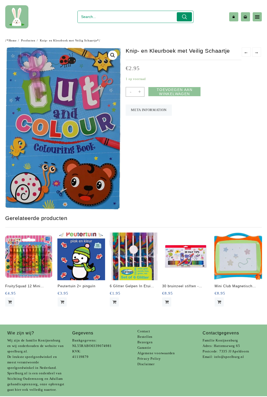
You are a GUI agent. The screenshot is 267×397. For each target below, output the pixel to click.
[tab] (149, 110)
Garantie (144, 348)
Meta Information (148, 110)
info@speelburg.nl (229, 357)
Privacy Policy (149, 359)
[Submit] (184, 16)
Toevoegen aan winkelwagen (174, 92)
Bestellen (145, 337)
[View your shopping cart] (245, 16)
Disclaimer (146, 364)
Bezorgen (145, 342)
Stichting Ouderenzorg (25, 379)
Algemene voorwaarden (156, 353)
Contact (143, 331)
